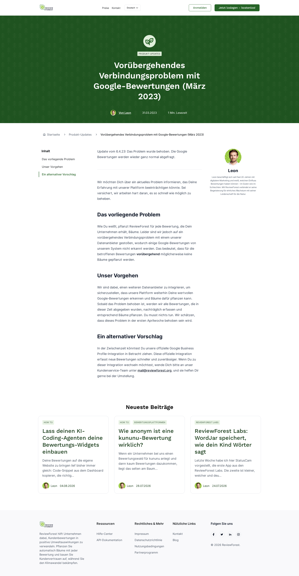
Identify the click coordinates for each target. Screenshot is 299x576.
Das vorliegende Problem (58, 159)
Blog (176, 540)
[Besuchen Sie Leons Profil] (233, 157)
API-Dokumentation (109, 540)
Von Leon (125, 112)
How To (48, 422)
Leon (233, 170)
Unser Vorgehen (52, 166)
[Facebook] (213, 534)
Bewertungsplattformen (149, 422)
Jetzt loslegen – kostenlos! (237, 7)
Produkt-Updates (149, 53)
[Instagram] (238, 534)
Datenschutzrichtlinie (148, 540)
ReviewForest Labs (207, 422)
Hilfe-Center (105, 533)
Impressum (142, 533)
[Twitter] (222, 534)
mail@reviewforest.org (154, 370)
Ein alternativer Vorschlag (59, 174)
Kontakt (116, 7)
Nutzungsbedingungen (149, 546)
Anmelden (200, 7)
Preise (105, 7)
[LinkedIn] (230, 534)
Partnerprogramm (146, 552)
